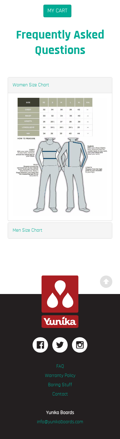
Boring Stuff (60, 385)
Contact (60, 394)
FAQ (60, 366)
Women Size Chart (31, 85)
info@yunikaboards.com (60, 422)
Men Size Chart (27, 230)
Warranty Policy (60, 375)
